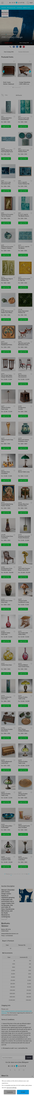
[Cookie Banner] (17, 1087)
